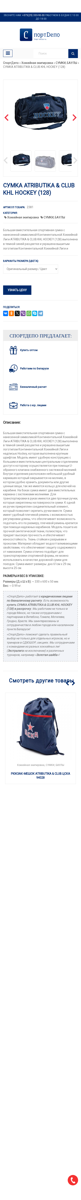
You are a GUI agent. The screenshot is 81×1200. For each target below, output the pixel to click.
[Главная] (40, 35)
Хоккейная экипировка (37, 63)
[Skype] (34, 314)
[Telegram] (40, 314)
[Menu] (7, 53)
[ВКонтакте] (5, 314)
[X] (17, 314)
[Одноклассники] (11, 314)
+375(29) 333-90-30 (33, 15)
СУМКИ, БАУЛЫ (66, 63)
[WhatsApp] (28, 314)
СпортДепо (11, 63)
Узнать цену (17, 290)
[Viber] (23, 314)
